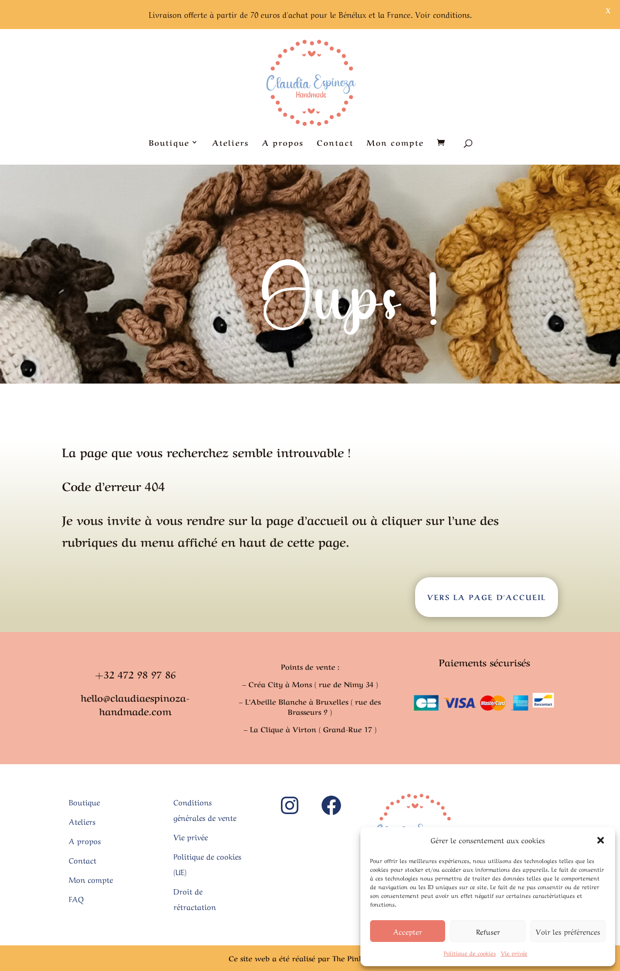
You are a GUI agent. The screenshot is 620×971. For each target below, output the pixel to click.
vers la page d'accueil (486, 596)
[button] (600, 840)
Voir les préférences (568, 931)
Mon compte (395, 143)
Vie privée (514, 952)
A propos (283, 143)
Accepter (407, 931)
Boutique (169, 143)
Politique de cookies (470, 952)
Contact (335, 143)
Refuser (488, 931)
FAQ (76, 898)
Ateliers (230, 143)
